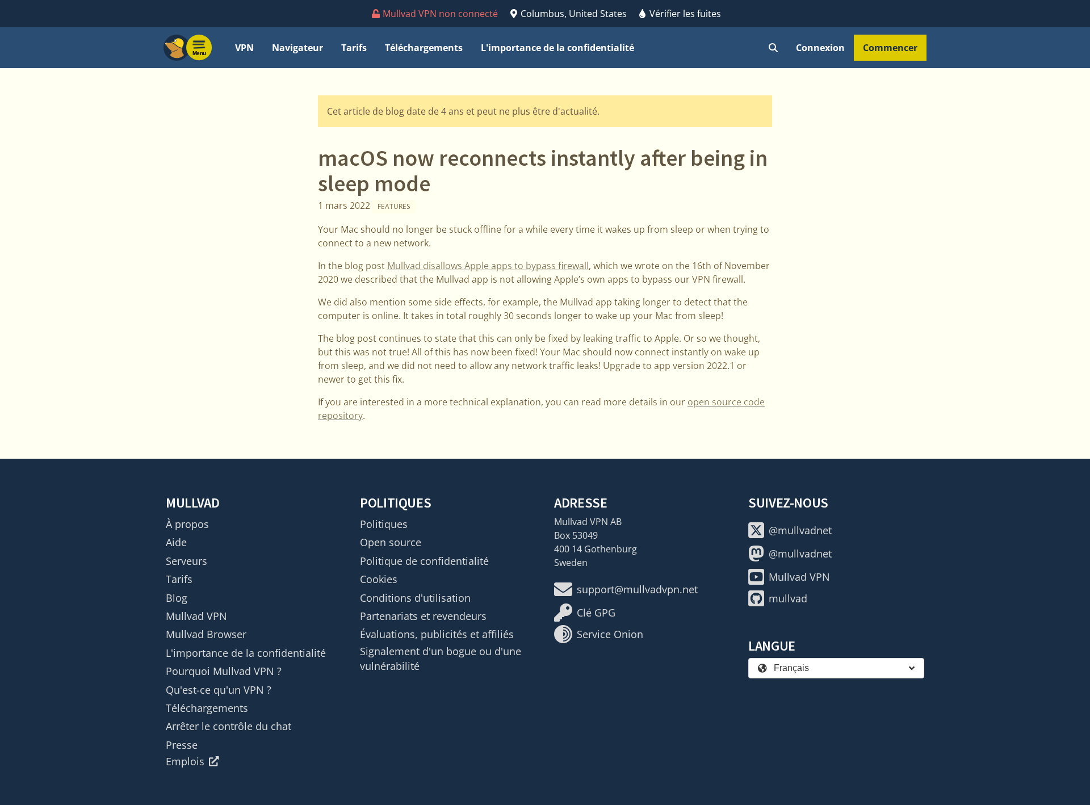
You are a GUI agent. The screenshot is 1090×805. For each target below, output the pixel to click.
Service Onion (610, 634)
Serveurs (186, 561)
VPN (244, 47)
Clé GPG (596, 612)
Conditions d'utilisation (415, 598)
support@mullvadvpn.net (637, 589)
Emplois (185, 761)
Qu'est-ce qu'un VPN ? (218, 690)
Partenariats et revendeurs (423, 616)
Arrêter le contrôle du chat (228, 726)
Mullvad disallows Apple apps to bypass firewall (488, 265)
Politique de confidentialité (424, 561)
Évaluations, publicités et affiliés (437, 634)
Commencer (890, 47)
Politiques (384, 524)
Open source (390, 542)
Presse (182, 745)
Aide (176, 542)
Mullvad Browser (206, 634)
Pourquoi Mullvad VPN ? (224, 671)
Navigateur (297, 47)
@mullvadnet (800, 530)
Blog (176, 598)
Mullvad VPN (196, 616)
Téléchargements (424, 47)
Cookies (378, 579)
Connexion (820, 47)
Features (394, 206)
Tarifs (354, 47)
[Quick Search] (773, 48)
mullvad (788, 598)
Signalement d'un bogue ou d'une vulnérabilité (440, 658)
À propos (187, 524)
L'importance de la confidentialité (557, 47)
